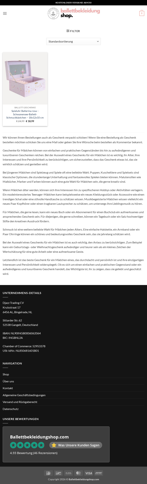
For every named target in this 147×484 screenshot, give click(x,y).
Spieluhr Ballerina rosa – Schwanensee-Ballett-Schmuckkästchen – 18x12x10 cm (25, 114)
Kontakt (8, 388)
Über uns (8, 381)
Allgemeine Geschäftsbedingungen (24, 395)
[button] (5, 13)
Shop (6, 374)
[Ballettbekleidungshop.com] (73, 13)
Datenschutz (10, 409)
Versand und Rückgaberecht (20, 402)
